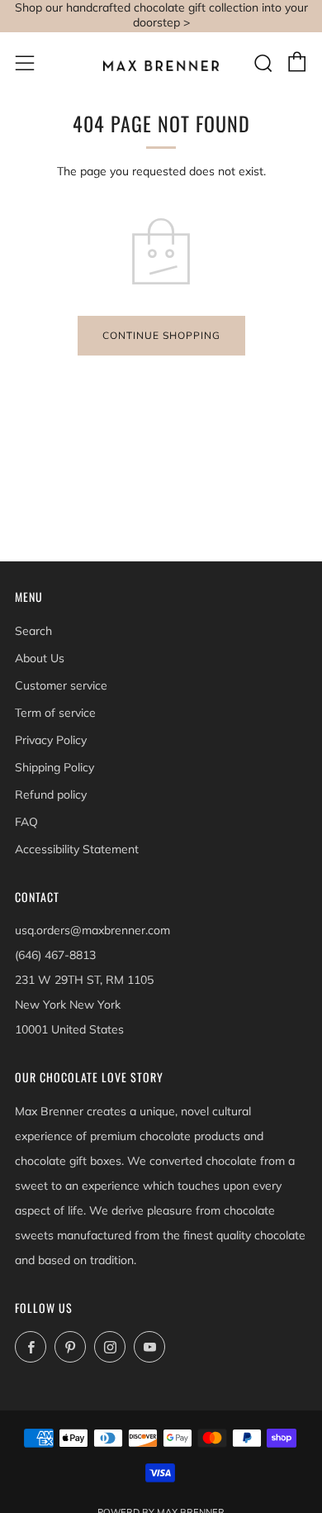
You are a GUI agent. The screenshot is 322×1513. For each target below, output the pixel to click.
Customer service (61, 685)
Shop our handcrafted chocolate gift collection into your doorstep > (161, 15)
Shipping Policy (54, 767)
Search (33, 630)
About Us (39, 658)
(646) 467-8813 (55, 954)
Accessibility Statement (77, 849)
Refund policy (51, 794)
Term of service (55, 712)
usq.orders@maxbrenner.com (92, 930)
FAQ (26, 821)
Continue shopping (161, 335)
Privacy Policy (51, 740)
